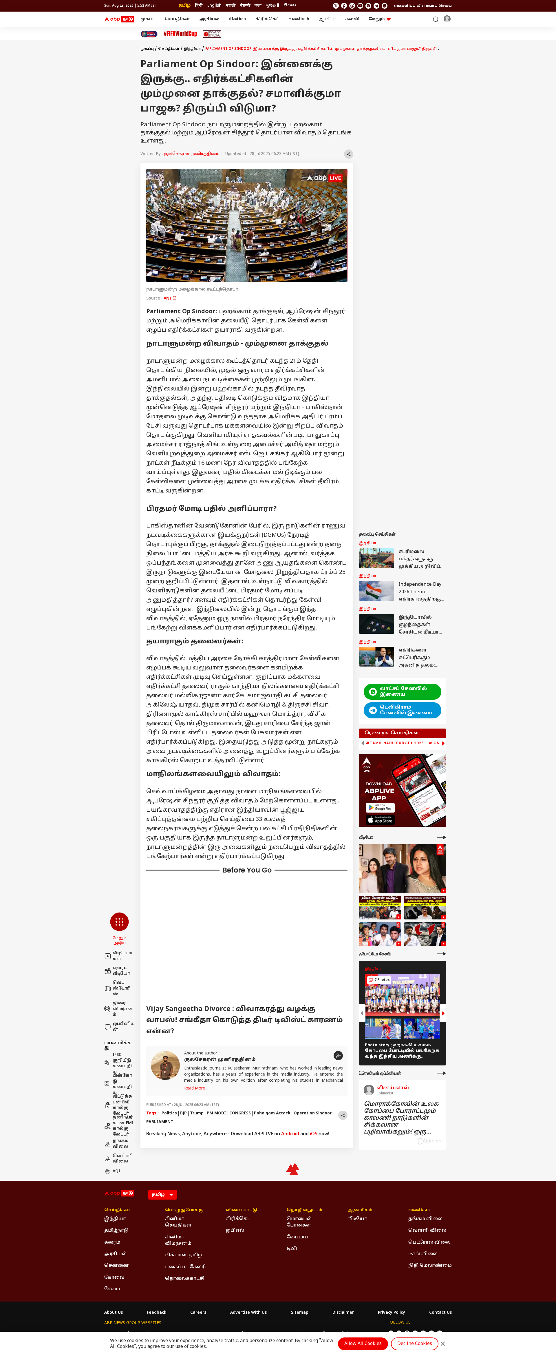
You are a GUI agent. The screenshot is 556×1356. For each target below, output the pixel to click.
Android (290, 1134)
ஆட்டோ (327, 19)
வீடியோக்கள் (123, 956)
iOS (313, 1134)
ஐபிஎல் (235, 1230)
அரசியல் (209, 19)
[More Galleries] (441, 954)
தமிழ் (184, 5)
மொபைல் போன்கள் (299, 1222)
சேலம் (112, 1289)
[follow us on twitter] (335, 5)
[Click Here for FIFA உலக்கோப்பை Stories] (180, 34)
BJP (183, 1113)
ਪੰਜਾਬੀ (245, 5)
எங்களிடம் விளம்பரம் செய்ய (423, 6)
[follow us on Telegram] (376, 5)
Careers (198, 1313)
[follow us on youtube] (360, 5)
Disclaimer (343, 1313)
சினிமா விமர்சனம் (178, 1240)
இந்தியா (192, 49)
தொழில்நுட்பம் (304, 1210)
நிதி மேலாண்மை (430, 1266)
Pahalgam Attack (272, 1113)
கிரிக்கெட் (267, 19)
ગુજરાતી (272, 5)
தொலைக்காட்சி (184, 1279)
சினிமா (237, 19)
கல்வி (352, 19)
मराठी (231, 5)
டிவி (292, 1249)
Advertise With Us (248, 1313)
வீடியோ (357, 1219)
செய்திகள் (177, 19)
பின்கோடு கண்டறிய (122, 1084)
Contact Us (440, 1313)
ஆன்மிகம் (360, 1210)
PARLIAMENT (159, 1122)
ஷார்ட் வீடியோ (121, 971)
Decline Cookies (414, 1344)
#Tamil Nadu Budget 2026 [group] (395, 743)
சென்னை (116, 1266)
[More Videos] (441, 837)
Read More (194, 1088)
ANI (168, 298)
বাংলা (258, 5)
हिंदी (199, 5)
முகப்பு (148, 19)
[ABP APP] (380, 808)
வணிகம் (298, 19)
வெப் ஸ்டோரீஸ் (121, 988)
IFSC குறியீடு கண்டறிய (122, 1063)
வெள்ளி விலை (123, 1159)
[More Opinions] (441, 1073)
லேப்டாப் (297, 1237)
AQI (116, 1171)
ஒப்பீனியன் (124, 1026)
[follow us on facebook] (344, 5)
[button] (119, 929)
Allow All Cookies (363, 1344)
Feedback (156, 1313)
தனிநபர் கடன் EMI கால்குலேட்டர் (123, 1126)
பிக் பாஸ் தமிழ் (183, 1255)
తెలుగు (290, 5)
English (214, 5)
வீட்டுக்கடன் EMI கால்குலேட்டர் (122, 1105)
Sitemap (299, 1313)
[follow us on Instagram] (368, 5)
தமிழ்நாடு (116, 1230)
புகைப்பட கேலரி (185, 1267)
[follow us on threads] (352, 5)
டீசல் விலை (423, 1254)
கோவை (114, 1277)
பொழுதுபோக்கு (184, 1210)
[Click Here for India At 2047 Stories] (149, 34)
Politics (169, 1113)
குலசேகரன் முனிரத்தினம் (192, 154)
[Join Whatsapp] (384, 5)
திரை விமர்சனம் (123, 1009)
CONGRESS (240, 1113)
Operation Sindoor (313, 1113)
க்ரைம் (112, 1242)
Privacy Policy (391, 1313)
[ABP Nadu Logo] (119, 19)
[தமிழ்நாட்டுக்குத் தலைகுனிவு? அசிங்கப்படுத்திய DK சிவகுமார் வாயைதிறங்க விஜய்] (425, 934)
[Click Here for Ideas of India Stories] (212, 34)
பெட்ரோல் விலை (429, 1242)
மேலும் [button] (377, 19)
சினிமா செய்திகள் (178, 1222)
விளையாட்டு (241, 1210)
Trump (197, 1113)
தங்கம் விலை (121, 1143)
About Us (113, 1313)
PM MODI (216, 1113)
